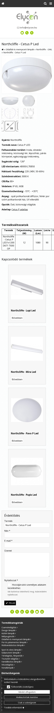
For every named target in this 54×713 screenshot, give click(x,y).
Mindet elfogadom (27, 692)
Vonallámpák (7, 667)
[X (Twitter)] (17, 612)
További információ (13, 707)
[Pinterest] (27, 612)
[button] (51, 3)
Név (7, 530)
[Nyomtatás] (42, 612)
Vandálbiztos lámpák (11, 661)
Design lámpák (8, 630)
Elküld (11, 602)
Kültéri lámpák (8, 633)
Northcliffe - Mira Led (23, 371)
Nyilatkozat (11, 580)
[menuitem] (2, 3)
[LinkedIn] (22, 612)
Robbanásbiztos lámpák (13, 645)
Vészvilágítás (7, 664)
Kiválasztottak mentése (27, 697)
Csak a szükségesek (27, 702)
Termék (8, 521)
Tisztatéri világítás (10, 658)
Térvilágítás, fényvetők (12, 655)
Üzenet (8, 550)
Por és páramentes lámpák (14, 642)
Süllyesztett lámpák (10, 652)
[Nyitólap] (2, 3)
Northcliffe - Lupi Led (23, 310)
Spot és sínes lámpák (11, 649)
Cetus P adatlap (20, 209)
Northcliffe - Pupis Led (24, 494)
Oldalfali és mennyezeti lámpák (16, 639)
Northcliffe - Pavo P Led (24, 433)
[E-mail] (22, 33)
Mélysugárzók (8, 636)
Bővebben (17, 317)
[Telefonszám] (27, 33)
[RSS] (32, 33)
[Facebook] (12, 612)
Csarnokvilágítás (9, 627)
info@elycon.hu (28, 27)
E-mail (8, 540)
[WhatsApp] (32, 612)
